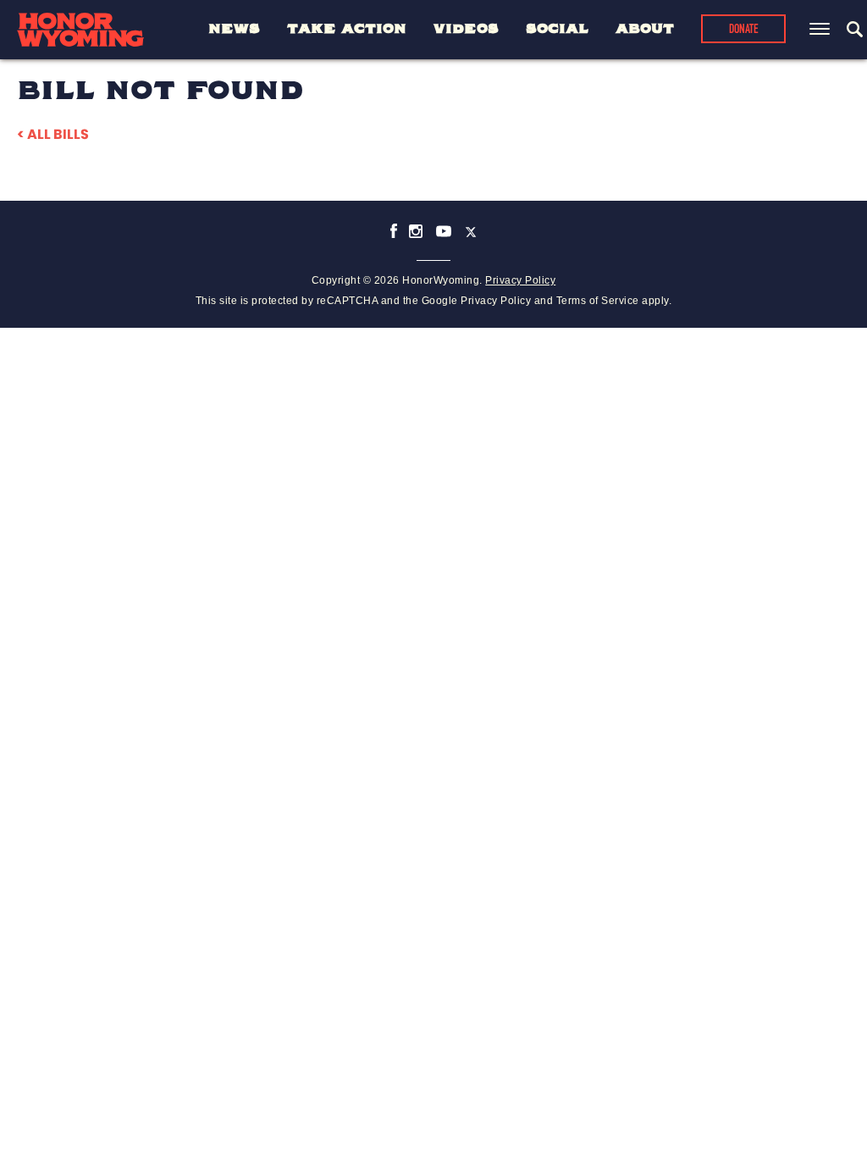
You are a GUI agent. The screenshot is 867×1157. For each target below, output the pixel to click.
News (234, 29)
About (645, 29)
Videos (466, 29)
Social (557, 29)
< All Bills (53, 134)
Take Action (346, 29)
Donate (744, 30)
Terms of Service (597, 301)
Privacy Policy (520, 280)
